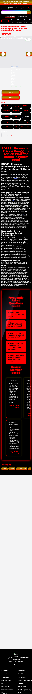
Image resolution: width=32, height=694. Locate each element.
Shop (2, 8)
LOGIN (11, 97)
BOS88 (16, 179)
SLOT (24, 214)
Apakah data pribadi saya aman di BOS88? (16, 314)
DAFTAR (10, 92)
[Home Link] (13, 8)
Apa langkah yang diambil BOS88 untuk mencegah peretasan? (15, 346)
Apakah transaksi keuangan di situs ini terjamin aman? (16, 335)
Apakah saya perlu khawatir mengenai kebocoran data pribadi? (16, 358)
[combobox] (14, 12)
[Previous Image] (3, 54)
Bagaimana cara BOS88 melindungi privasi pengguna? (15, 325)
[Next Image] (29, 54)
